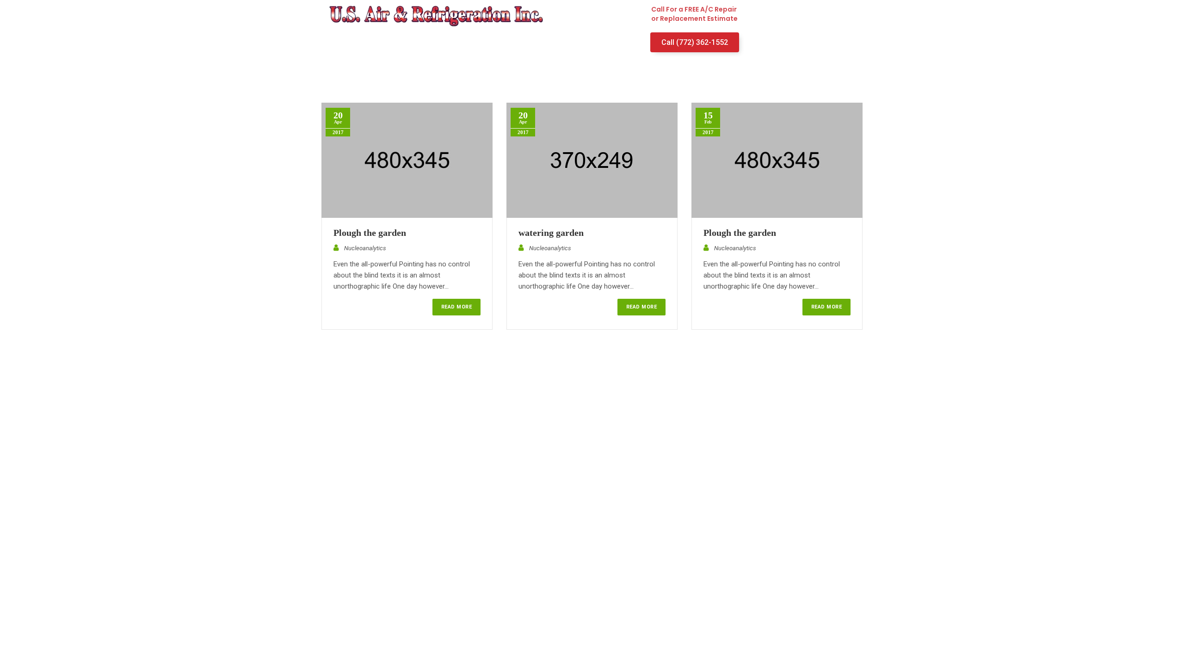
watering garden (551, 233)
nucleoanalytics (365, 248)
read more (456, 307)
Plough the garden (369, 233)
